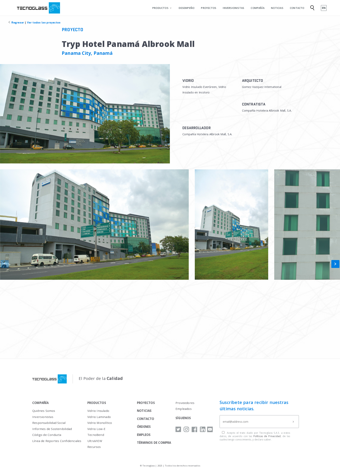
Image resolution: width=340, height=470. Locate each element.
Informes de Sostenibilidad (52, 429)
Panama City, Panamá (87, 53)
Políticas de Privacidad (267, 436)
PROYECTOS (208, 8)
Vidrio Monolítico (99, 423)
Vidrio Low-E (96, 429)
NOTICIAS (277, 8)
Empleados (184, 409)
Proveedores (185, 403)
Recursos (94, 447)
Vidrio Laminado (99, 417)
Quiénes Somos (43, 411)
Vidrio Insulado (98, 411)
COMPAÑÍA (257, 8)
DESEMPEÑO (186, 8)
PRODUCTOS (160, 8)
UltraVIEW (94, 441)
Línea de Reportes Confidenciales (56, 441)
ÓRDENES (144, 427)
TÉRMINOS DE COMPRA (154, 443)
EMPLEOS (144, 435)
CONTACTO (297, 8)
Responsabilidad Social (49, 423)
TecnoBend (95, 435)
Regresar (17, 22)
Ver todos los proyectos (44, 22)
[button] (335, 264)
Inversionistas (42, 417)
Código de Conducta (46, 435)
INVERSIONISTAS (233, 8)
